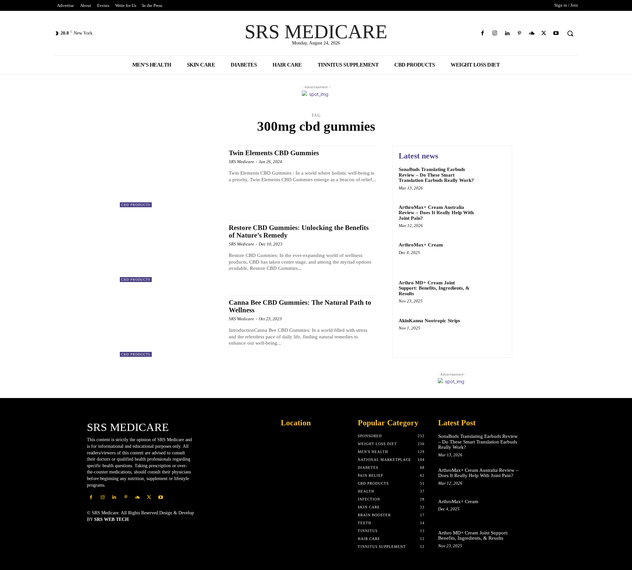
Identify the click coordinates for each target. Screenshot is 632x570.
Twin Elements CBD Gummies (274, 153)
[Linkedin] (507, 33)
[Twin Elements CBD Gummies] (171, 176)
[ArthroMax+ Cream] (492, 255)
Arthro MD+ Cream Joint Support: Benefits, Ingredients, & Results (434, 288)
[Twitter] (544, 33)
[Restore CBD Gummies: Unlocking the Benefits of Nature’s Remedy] (171, 251)
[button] (570, 33)
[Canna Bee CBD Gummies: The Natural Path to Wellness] (171, 326)
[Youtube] (556, 33)
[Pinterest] (519, 33)
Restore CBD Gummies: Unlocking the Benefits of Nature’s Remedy (299, 231)
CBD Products (135, 205)
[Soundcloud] (531, 33)
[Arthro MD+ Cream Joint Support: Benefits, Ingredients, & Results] (492, 293)
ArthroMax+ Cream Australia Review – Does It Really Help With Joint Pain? (436, 213)
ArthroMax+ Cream (421, 244)
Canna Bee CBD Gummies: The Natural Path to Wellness (300, 306)
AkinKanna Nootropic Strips (429, 320)
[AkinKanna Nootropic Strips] (492, 331)
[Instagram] (494, 33)
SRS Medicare (241, 161)
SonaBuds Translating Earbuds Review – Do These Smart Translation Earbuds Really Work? (436, 175)
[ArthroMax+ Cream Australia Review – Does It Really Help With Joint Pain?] (492, 217)
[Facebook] (482, 33)
